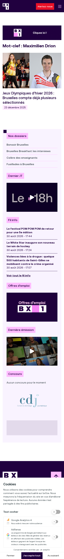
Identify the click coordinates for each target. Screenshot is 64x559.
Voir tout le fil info (19, 275)
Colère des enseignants (22, 158)
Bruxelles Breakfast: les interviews (29, 151)
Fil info (12, 220)
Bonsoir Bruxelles (18, 145)
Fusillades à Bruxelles (20, 164)
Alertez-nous (45, 6)
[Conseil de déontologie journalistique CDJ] (32, 400)
